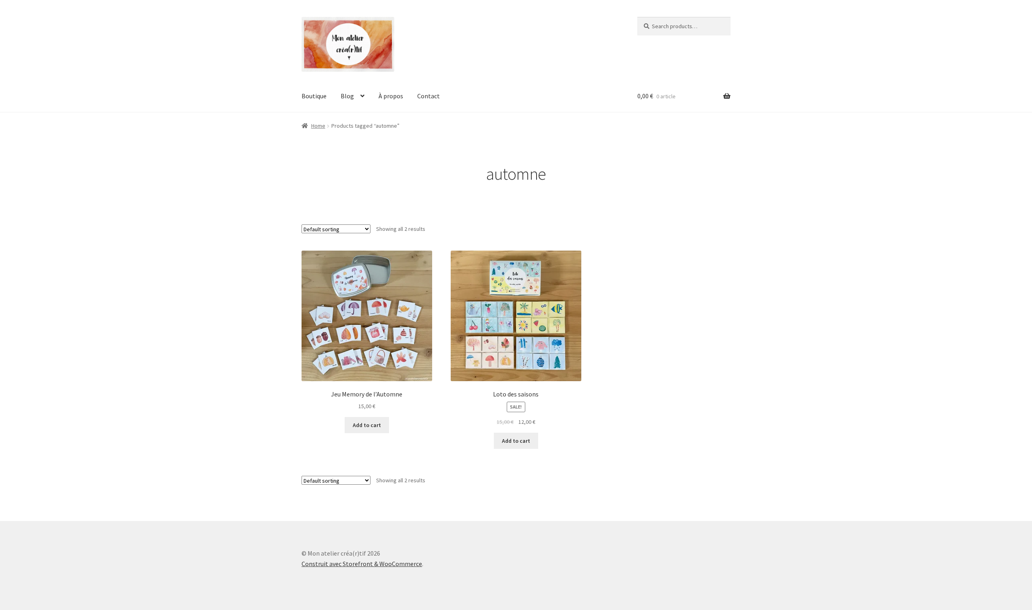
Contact (428, 96)
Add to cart (367, 425)
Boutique (314, 96)
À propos (391, 96)
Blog (347, 96)
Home (318, 125)
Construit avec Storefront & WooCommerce (362, 564)
